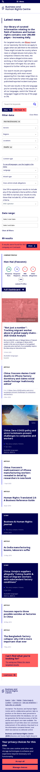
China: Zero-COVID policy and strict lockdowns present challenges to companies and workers (19, 392)
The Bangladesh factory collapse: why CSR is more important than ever (18, 639)
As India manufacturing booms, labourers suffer (17, 549)
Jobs (13, 700)
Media (19, 700)
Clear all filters (8, 230)
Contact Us (17, 702)
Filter (6, 110)
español (6, 358)
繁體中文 (12, 452)
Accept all (20, 761)
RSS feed (18, 110)
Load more (8, 675)
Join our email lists (29, 702)
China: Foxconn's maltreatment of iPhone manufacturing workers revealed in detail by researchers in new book (17, 473)
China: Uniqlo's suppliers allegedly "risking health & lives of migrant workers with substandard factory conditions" (18, 577)
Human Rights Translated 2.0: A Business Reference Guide (20, 499)
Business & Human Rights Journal (18, 523)
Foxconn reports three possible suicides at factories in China (20, 614)
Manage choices (20, 767)
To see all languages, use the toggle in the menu (18, 165)
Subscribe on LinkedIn (13, 705)
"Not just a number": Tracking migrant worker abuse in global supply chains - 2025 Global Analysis (20, 331)
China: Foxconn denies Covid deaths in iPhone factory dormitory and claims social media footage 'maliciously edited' (19, 378)
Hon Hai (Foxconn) (15, 261)
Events (7, 700)
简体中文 (6, 452)
